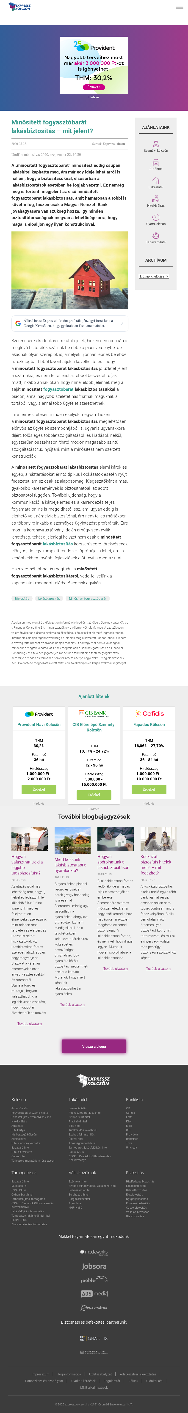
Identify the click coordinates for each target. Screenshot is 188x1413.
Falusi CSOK (76, 1152)
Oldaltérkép (154, 1381)
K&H (129, 1121)
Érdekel (39, 789)
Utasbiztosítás (135, 1216)
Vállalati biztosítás (137, 1212)
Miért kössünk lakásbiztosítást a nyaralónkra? (70, 865)
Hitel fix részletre (21, 1152)
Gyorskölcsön (156, 223)
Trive (129, 1143)
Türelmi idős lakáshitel (83, 1130)
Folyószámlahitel (79, 1190)
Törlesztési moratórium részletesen (33, 1160)
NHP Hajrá (75, 1207)
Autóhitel (155, 168)
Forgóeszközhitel (79, 1199)
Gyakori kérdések (83, 1381)
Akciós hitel (18, 1139)
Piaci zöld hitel (78, 1121)
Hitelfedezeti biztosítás (140, 1181)
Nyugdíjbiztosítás (137, 1199)
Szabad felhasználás (82, 1134)
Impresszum (40, 1374)
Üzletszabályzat (100, 1374)
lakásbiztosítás (58, 544)
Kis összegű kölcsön (24, 1134)
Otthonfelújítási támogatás (28, 1199)
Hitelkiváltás (156, 205)
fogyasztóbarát (58, 389)
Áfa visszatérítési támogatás (29, 1224)
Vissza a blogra (94, 1046)
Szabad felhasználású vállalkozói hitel (92, 1186)
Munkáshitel (19, 1186)
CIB (128, 1108)
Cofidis (130, 1112)
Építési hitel (76, 1139)
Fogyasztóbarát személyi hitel (30, 1112)
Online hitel (18, 1156)
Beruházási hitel (78, 1194)
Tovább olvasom (29, 1023)
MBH (129, 1125)
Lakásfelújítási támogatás (27, 1211)
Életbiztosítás (134, 1194)
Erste (129, 1117)
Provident (132, 1134)
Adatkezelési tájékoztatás (138, 1374)
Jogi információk (69, 1374)
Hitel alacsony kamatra (25, 1143)
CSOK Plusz (18, 1190)
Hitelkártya (18, 1130)
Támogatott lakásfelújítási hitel (88, 1147)
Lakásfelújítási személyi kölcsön (31, 1117)
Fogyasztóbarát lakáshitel (85, 1112)
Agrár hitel (75, 1203)
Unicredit (131, 1147)
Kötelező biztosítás (138, 1203)
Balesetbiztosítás (136, 1190)
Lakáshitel (156, 187)
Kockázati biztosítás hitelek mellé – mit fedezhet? (156, 865)
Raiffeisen (132, 1139)
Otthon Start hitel (79, 1117)
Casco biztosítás (136, 1207)
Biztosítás (22, 598)
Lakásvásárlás (78, 1108)
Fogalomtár (112, 1381)
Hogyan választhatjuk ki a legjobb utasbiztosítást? (27, 865)
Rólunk (133, 1381)
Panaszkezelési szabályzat (44, 1381)
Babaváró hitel (156, 242)
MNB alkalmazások (94, 1387)
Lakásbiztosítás (136, 1186)
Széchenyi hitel (78, 1181)
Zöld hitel (74, 1125)
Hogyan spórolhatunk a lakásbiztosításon (113, 862)
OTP (128, 1130)
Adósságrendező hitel (82, 1143)
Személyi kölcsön (156, 150)
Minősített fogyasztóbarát (87, 598)
